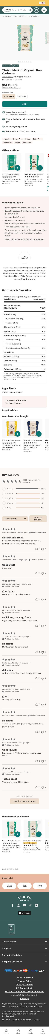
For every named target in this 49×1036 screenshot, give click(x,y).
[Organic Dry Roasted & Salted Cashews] (34, 162)
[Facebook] (13, 905)
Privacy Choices (24, 984)
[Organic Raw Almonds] (11, 428)
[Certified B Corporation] (14, 929)
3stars (10, 498)
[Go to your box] (44, 10)
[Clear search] (30, 10)
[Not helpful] (42, 549)
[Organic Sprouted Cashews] (11, 162)
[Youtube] (24, 905)
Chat (9, 886)
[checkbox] (24, 489)
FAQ (40, 886)
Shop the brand (27, 279)
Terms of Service (24, 977)
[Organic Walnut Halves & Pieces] (32, 428)
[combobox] (17, 10)
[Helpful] (36, 548)
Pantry (21, 16)
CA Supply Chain (24, 988)
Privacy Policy (24, 981)
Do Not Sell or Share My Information (24, 991)
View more (27, 142)
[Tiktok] (30, 905)
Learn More (30, 131)
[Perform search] (7, 10)
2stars (10, 503)
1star (9, 508)
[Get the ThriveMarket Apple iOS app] (24, 913)
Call (24, 886)
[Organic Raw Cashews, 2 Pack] (32, 828)
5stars (10, 489)
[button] (44, 10)
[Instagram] (19, 905)
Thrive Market (7, 77)
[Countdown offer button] (24, 3)
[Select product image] (25, 39)
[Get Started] (36, 10)
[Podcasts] (36, 905)
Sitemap (24, 999)
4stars (10, 494)
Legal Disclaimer (10, 410)
